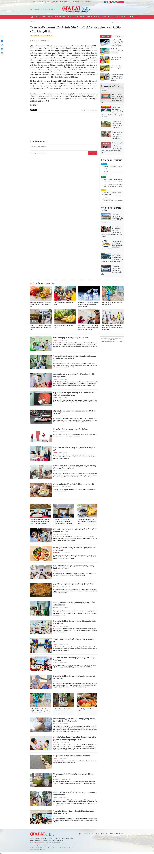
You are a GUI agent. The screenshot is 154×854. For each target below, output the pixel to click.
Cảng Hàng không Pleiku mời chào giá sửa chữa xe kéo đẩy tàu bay (112, 218)
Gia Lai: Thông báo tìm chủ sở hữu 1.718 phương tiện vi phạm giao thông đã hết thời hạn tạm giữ (111, 231)
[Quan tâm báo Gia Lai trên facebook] (105, 2)
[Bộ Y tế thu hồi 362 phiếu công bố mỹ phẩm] (41, 435)
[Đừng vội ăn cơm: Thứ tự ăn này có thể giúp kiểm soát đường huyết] (41, 553)
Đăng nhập (120, 1)
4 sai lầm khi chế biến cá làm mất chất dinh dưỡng (73, 584)
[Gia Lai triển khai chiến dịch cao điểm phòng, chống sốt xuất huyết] (40, 700)
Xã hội (116, 16)
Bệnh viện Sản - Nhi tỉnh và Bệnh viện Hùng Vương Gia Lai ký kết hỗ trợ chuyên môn (40, 521)
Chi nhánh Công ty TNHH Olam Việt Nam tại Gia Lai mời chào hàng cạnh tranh (111, 245)
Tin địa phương (111, 86)
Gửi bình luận (92, 153)
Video (33, 1)
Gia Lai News (134, 17)
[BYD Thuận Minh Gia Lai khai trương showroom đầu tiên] (106, 268)
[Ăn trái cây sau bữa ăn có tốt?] (87, 700)
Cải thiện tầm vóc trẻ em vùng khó (116, 58)
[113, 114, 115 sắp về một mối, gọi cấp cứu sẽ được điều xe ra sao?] (41, 417)
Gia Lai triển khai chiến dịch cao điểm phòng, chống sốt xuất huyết (40, 711)
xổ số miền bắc (104, 338)
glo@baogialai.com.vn (39, 842)
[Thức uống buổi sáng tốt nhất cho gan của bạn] (63, 700)
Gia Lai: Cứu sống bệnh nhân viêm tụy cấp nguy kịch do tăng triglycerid (112, 327)
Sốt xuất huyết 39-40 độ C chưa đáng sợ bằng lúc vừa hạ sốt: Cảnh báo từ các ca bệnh (74, 720)
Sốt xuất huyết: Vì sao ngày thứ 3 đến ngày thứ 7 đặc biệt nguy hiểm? (74, 375)
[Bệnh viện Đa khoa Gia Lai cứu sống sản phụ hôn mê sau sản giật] (41, 682)
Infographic (87, 1)
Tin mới (118, 36)
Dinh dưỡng (110, 22)
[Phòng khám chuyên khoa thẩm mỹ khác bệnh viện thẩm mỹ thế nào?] (104, 76)
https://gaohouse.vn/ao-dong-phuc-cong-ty (111, 341)
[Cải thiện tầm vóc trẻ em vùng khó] (104, 59)
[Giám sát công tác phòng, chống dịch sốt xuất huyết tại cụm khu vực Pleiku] (41, 535)
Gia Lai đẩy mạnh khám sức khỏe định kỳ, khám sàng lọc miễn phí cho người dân (74, 357)
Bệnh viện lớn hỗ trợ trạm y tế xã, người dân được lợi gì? (74, 449)
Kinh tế (69, 16)
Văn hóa (104, 16)
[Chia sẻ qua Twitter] (2, 45)
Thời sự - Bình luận (59, 16)
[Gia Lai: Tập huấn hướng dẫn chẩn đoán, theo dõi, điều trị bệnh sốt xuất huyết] (63, 511)
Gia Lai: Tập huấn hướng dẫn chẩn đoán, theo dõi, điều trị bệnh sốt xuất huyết (64, 521)
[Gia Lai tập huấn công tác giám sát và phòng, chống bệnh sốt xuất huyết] (41, 572)
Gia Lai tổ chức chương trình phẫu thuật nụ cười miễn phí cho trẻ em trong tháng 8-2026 (74, 738)
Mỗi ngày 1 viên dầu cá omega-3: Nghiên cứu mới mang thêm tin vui (40, 304)
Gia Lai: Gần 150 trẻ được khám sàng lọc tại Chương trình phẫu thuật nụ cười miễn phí (88, 327)
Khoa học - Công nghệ (93, 16)
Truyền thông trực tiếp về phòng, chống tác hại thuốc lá (74, 640)
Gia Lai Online (42, 834)
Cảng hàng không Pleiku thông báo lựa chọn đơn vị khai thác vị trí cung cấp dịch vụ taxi (112, 257)
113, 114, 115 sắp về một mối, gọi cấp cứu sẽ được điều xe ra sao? (74, 412)
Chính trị (49, 16)
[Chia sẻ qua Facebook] (2, 37)
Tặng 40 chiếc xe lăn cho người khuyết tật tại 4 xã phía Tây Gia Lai (112, 98)
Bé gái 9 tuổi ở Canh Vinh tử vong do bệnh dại (71, 756)
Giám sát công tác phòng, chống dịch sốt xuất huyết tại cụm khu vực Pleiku (75, 530)
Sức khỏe (82, 16)
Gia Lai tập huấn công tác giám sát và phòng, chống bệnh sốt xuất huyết (73, 567)
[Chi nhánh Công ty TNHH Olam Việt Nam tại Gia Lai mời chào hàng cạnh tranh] (106, 243)
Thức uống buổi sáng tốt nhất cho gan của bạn (62, 710)
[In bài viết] (2, 53)
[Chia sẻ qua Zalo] (2, 41)
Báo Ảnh (41, 1)
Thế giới (43, 16)
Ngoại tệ (104, 176)
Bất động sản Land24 (113, 338)
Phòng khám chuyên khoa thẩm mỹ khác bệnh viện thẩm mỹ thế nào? (117, 77)
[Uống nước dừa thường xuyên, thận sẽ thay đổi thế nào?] (41, 780)
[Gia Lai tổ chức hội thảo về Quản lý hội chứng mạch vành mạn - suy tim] (41, 817)
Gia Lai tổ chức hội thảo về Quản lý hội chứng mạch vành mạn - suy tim (73, 812)
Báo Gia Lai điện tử (77, 9)
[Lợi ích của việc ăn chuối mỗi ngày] (104, 68)
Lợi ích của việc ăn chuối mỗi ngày (116, 67)
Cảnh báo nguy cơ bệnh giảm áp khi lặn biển (70, 338)
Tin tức (122, 22)
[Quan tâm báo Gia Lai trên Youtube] (111, 2)
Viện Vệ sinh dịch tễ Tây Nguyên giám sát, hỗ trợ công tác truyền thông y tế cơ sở (74, 467)
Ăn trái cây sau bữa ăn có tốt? (86, 710)
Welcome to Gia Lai (66, 1)
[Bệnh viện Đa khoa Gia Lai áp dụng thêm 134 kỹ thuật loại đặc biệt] (41, 627)
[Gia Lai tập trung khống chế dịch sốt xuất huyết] (104, 51)
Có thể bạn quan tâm (43, 283)
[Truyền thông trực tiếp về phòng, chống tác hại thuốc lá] (41, 645)
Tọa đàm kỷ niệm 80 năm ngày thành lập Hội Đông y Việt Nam (74, 659)
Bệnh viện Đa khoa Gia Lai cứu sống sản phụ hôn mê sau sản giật (74, 677)
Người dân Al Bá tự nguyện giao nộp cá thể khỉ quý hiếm (117, 135)
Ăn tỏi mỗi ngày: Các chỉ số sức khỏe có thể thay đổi (73, 484)
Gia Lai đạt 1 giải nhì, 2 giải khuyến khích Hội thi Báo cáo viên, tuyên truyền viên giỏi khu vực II (111, 147)
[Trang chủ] (32, 17)
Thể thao (122, 16)
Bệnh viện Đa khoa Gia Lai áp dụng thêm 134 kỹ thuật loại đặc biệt (74, 622)
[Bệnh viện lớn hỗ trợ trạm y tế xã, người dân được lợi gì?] (41, 453)
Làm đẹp (117, 22)
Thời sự (37, 16)
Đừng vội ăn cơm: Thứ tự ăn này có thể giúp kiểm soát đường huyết (74, 549)
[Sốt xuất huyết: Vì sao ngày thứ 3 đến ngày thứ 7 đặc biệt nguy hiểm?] (41, 380)
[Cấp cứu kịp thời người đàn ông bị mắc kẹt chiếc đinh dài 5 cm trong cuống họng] (41, 398)
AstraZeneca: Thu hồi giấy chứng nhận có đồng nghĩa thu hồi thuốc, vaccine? (117, 43)
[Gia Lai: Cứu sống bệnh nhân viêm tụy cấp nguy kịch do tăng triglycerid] (113, 316)
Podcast (55, 1)
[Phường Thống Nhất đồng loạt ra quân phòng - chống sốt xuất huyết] (41, 798)
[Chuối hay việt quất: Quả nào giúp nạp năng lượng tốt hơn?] (87, 511)
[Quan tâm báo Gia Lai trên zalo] (108, 2)
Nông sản (104, 163)
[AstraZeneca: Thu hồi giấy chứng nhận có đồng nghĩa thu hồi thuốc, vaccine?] (104, 42)
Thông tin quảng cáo (111, 209)
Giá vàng (104, 189)
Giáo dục (75, 16)
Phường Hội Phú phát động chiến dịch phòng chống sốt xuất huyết (74, 603)
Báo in (48, 1)
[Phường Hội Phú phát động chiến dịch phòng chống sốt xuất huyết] (41, 608)
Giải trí (110, 16)
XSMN (120, 338)
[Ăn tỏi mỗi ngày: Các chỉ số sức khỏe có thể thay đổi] (41, 490)
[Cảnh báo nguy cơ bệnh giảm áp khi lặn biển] (41, 343)
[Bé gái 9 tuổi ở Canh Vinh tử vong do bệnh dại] (41, 762)
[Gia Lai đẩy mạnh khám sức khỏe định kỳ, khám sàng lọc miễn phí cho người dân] (41, 362)
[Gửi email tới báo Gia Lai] (114, 2)
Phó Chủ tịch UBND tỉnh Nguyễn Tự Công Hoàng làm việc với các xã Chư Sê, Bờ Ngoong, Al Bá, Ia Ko (112, 112)
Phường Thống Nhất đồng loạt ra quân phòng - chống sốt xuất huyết (74, 793)
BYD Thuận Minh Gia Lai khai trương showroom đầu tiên (111, 270)
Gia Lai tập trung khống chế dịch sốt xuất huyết (117, 51)
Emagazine (77, 1)
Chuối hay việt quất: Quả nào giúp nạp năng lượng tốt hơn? (87, 521)
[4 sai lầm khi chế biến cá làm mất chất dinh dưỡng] (41, 590)
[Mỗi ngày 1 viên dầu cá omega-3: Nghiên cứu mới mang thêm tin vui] (41, 293)
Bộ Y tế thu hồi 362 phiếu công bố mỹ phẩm (70, 429)
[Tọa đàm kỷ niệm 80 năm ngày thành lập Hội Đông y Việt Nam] (41, 663)
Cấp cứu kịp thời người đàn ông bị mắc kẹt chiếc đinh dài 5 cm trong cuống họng (74, 394)
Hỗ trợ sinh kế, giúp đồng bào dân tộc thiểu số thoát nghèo (117, 124)
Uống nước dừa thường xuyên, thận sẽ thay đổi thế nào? (73, 775)
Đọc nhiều (105, 36)
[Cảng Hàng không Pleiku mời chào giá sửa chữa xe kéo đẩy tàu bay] (106, 216)
